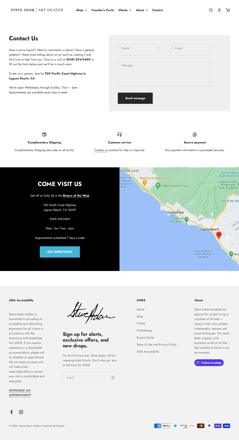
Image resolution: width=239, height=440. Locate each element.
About (140, 10)
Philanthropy (144, 330)
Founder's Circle (102, 10)
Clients (123, 10)
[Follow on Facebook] (11, 412)
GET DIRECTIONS (59, 252)
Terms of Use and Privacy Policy (156, 344)
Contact (157, 10)
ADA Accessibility (148, 351)
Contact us (101, 150)
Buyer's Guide (145, 337)
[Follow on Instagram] (21, 412)
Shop (79, 10)
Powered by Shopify (53, 426)
